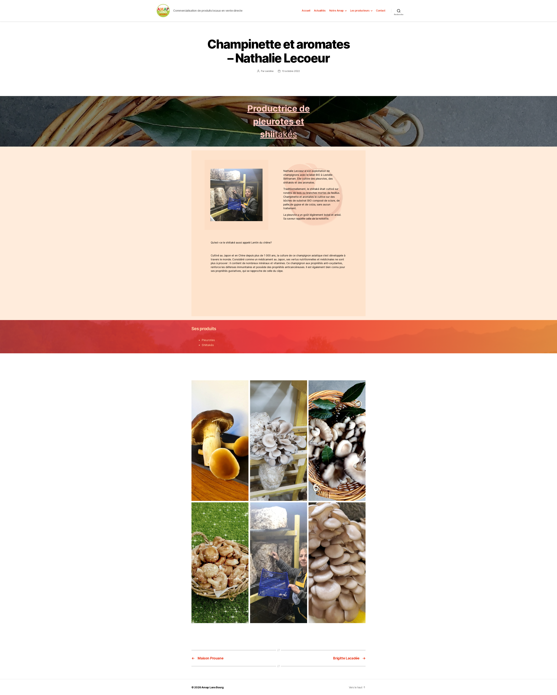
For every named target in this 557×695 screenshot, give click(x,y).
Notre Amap (336, 10)
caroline (269, 71)
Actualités (320, 10)
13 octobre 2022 (291, 71)
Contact (380, 10)
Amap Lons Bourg (212, 687)
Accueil (306, 10)
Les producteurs (360, 10)
